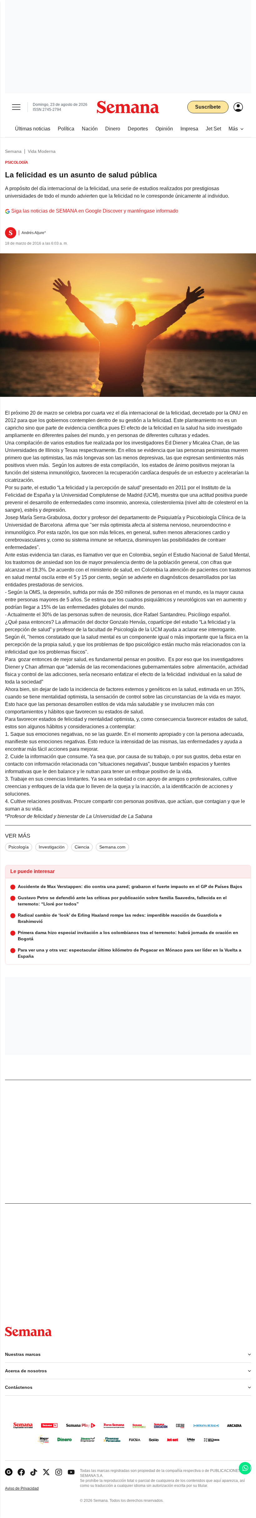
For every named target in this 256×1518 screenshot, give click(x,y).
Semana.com (112, 846)
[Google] (8, 1472)
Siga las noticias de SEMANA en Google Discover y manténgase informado (94, 211)
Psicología (18, 846)
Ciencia (82, 846)
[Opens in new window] (21, 1472)
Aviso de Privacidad (28, 1488)
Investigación (52, 846)
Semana (13, 151)
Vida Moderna (42, 151)
